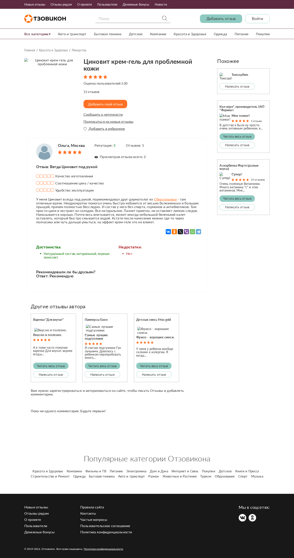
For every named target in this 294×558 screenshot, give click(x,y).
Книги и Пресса (247, 471)
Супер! (237, 174)
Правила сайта (92, 507)
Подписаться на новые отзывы (108, 121)
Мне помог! (241, 115)
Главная (29, 50)
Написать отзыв (51, 374)
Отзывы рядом (61, 4)
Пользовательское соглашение (105, 526)
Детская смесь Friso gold (153, 319)
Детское (135, 34)
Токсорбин (240, 74)
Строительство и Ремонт (50, 476)
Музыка (257, 476)
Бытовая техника (107, 34)
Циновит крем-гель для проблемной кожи (138, 65)
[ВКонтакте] (168, 231)
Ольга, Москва (71, 145)
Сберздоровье (165, 199)
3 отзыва (256, 121)
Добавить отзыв (221, 18)
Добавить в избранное (106, 129)
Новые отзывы (34, 4)
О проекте (84, 4)
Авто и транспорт (72, 34)
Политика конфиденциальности (106, 532)
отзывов (92, 92)
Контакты (88, 513)
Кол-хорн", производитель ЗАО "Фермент (242, 108)
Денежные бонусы (136, 4)
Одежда (220, 34)
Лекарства (79, 50)
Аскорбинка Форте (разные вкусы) (239, 167)
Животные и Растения (179, 476)
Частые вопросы (93, 519)
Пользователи (107, 4)
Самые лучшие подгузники (96, 337)
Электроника (136, 471)
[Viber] (186, 231)
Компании (158, 34)
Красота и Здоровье (190, 34)
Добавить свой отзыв (105, 104)
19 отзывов (258, 179)
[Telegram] (198, 231)
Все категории (36, 34)
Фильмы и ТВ (95, 471)
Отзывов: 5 (135, 145)
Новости (161, 4)
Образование (225, 476)
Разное (153, 476)
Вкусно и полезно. (47, 335)
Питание (241, 34)
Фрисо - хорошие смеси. (155, 337)
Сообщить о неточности (103, 114)
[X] (180, 231)
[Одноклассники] (174, 231)
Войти (257, 18)
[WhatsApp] (192, 231)
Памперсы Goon (96, 319)
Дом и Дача (159, 471)
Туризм (205, 476)
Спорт (243, 476)
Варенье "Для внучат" (48, 319)
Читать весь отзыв (51, 366)
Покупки (263, 34)
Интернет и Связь (185, 471)
